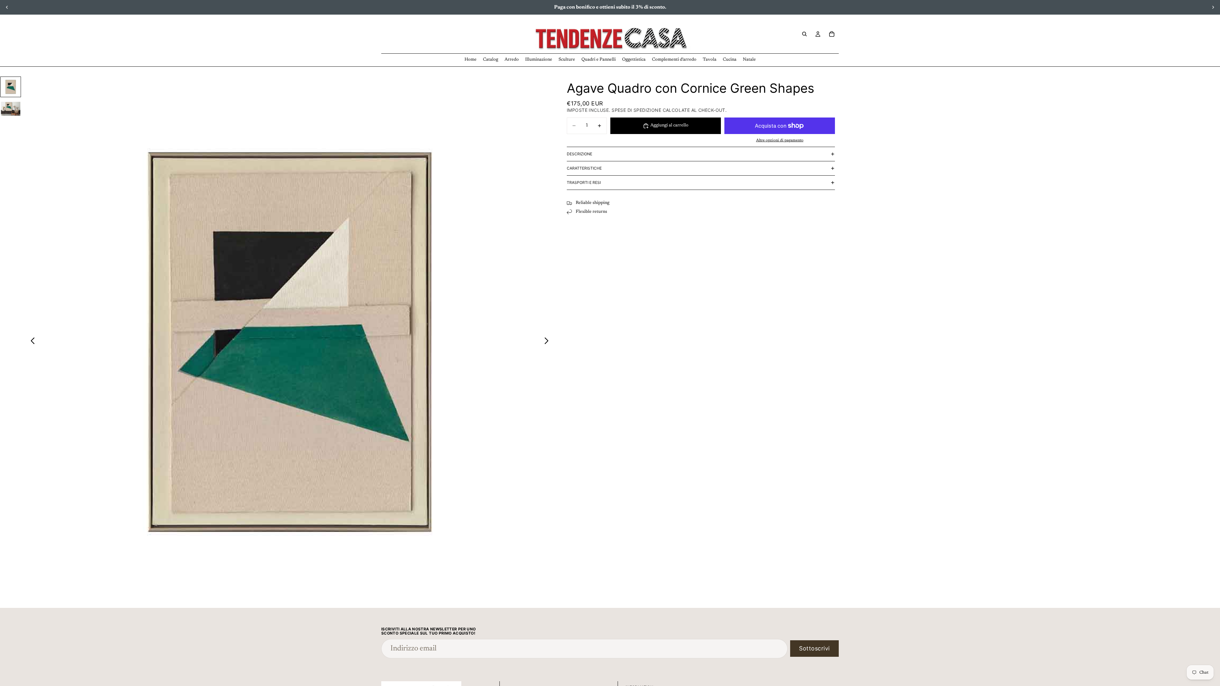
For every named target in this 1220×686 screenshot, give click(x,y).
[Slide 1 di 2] (10, 87)
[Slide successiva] (1213, 7)
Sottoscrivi (814, 648)
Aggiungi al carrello (669, 125)
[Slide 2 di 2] (10, 108)
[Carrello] (832, 34)
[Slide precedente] (7, 7)
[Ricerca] (804, 34)
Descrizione (579, 153)
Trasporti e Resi (584, 182)
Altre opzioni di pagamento (779, 140)
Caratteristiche (584, 168)
